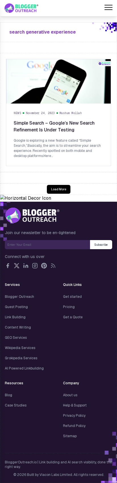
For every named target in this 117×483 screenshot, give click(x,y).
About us (70, 395)
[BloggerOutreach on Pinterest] (44, 266)
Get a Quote (73, 317)
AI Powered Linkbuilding (24, 368)
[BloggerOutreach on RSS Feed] (53, 266)
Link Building (15, 317)
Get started (72, 296)
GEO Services (16, 337)
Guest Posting (16, 307)
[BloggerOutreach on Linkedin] (26, 266)
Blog (8, 395)
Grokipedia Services (21, 358)
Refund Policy (74, 426)
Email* (47, 244)
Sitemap (70, 436)
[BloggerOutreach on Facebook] (8, 266)
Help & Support (75, 405)
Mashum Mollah (71, 113)
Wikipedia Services (20, 348)
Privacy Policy (74, 415)
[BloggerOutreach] (32, 215)
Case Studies (15, 405)
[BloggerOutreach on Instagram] (35, 266)
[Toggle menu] (108, 8)
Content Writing (18, 327)
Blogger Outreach (19, 296)
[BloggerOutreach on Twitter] (17, 266)
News (17, 113)
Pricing (69, 307)
